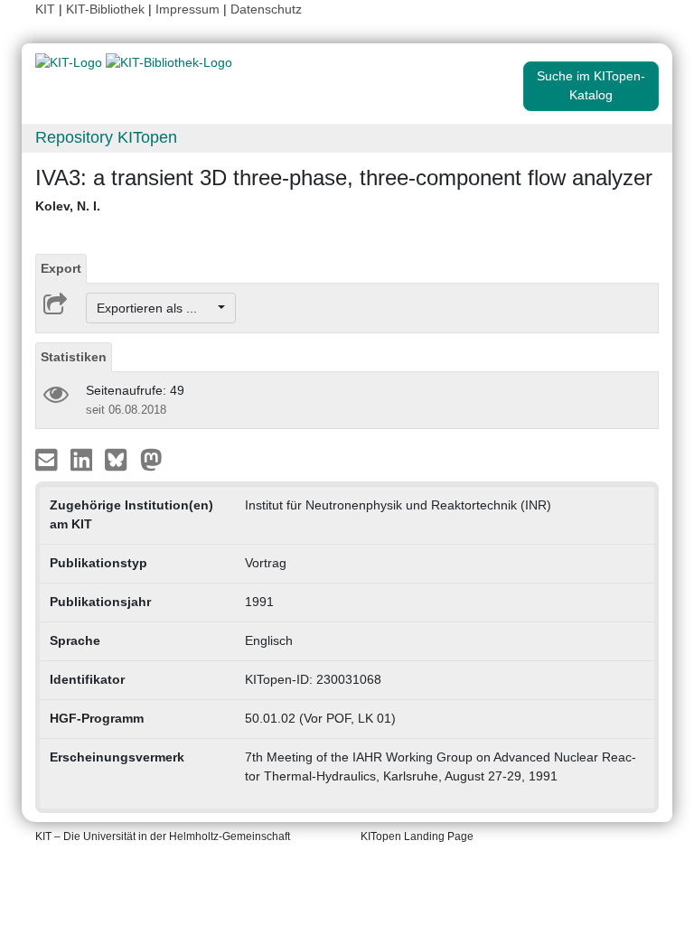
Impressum (187, 9)
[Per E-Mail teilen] (48, 459)
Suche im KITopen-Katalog (591, 85)
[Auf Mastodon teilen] (151, 459)
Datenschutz (266, 9)
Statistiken (74, 357)
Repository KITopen (106, 137)
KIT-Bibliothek (107, 9)
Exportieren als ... (156, 308)
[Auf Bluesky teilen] (120, 459)
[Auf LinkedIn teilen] (83, 459)
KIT (45, 9)
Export (61, 268)
